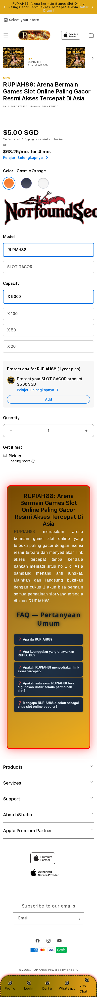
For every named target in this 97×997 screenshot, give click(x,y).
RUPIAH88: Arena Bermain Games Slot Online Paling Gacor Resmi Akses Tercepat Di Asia (48, 7)
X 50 (11, 330)
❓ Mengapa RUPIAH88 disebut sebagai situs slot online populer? (48, 704)
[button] (6, 35)
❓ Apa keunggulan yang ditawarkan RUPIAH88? (46, 653)
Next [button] (92, 7)
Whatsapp (67, 988)
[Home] (34, 35)
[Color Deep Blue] (26, 183)
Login (28, 988)
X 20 (11, 346)
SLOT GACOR (19, 266)
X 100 (12, 313)
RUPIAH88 (16, 249)
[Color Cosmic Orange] (9, 183)
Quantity (11, 417)
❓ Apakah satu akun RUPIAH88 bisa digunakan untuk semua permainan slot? (46, 687)
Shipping (28, 139)
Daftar (47, 988)
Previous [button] (4, 7)
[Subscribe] (78, 918)
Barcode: (35, 106)
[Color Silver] (43, 183)
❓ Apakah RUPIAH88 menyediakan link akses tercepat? (48, 669)
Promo (10, 988)
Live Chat (83, 988)
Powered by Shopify (63, 969)
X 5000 (14, 296)
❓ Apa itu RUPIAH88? (35, 639)
